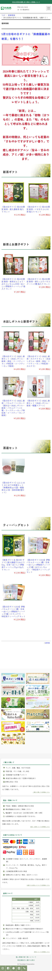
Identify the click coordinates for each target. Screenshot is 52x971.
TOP (3, 15)
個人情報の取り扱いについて (26, 957)
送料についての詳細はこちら (42, 952)
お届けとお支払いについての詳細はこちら (38, 885)
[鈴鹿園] (6, 10)
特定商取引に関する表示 (26, 960)
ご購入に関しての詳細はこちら (41, 792)
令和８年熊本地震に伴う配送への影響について (26, 2)
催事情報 (11, 15)
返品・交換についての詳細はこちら (40, 827)
